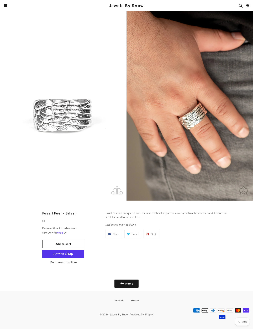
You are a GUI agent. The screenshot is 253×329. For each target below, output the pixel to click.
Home (135, 300)
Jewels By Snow (126, 5)
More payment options (63, 262)
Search (119, 300)
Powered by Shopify (142, 314)
